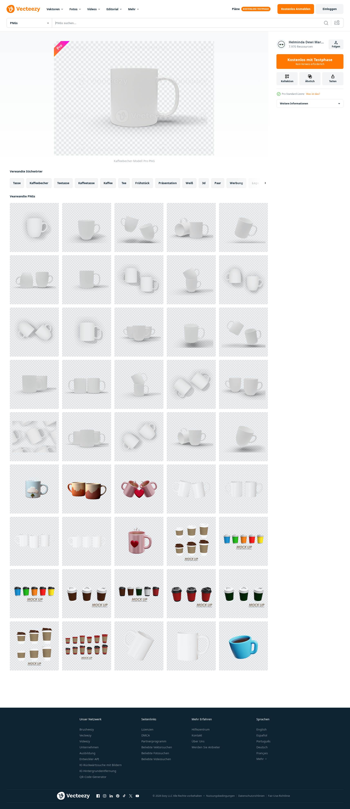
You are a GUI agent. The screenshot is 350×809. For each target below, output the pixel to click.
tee (124, 183)
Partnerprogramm (153, 741)
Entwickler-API (89, 759)
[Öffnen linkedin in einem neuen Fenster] (111, 795)
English (261, 729)
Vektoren (53, 9)
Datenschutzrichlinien (251, 796)
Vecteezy (85, 735)
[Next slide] (261, 183)
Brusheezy (86, 729)
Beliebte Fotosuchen (155, 753)
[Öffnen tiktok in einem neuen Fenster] (124, 795)
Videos (92, 9)
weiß (189, 183)
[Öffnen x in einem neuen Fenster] (130, 795)
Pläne (236, 9)
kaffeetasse (86, 183)
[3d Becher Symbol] (243, 645)
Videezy (84, 741)
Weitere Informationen (294, 103)
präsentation (168, 183)
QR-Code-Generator (92, 777)
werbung (236, 183)
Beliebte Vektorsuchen (156, 747)
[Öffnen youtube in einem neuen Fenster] (137, 795)
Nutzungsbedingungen (220, 796)
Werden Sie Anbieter (206, 747)
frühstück (142, 183)
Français (262, 753)
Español (261, 735)
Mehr (131, 9)
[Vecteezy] (23, 9)
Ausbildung (87, 753)
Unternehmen (89, 747)
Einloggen (330, 9)
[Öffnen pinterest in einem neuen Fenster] (117, 795)
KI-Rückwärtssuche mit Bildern (100, 765)
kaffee (108, 183)
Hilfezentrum (201, 729)
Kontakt (197, 735)
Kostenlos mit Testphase (309, 61)
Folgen (336, 46)
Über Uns (198, 741)
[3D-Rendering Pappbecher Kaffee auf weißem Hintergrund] (243, 541)
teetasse (63, 183)
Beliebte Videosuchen (156, 759)
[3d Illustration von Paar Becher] (138, 489)
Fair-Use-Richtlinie (279, 796)
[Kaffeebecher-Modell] (34, 227)
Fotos (73, 9)
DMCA (145, 735)
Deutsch (262, 747)
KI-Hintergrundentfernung (97, 771)
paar (218, 183)
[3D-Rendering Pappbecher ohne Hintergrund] (191, 541)
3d (204, 183)
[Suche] (326, 22)
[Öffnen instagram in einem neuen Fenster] (104, 795)
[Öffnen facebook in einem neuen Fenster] (98, 795)
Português (263, 741)
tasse (17, 183)
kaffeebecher (39, 183)
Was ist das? (313, 94)
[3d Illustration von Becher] (138, 541)
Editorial (112, 9)
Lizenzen (147, 729)
